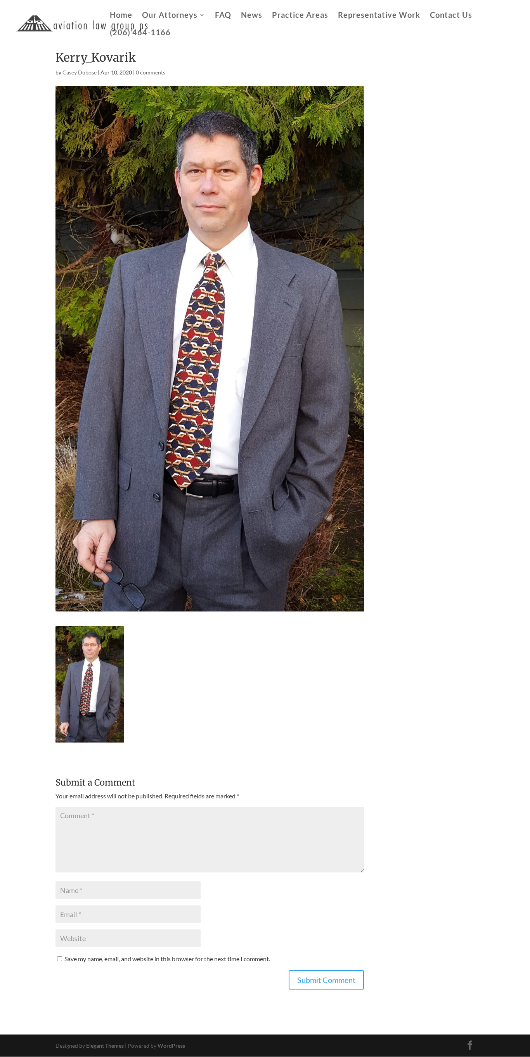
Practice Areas (300, 15)
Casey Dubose (79, 72)
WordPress (171, 1045)
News (251, 15)
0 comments (150, 72)
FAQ (223, 15)
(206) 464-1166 (140, 33)
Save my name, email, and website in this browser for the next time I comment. (167, 958)
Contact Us (451, 15)
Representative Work (379, 15)
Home (121, 15)
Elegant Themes (105, 1045)
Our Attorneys (169, 15)
